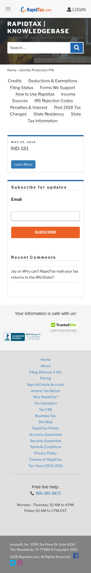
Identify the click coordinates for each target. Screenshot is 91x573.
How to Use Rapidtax (35, 94)
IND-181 (20, 148)
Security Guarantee (45, 441)
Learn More (23, 164)
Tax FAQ (45, 409)
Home (12, 70)
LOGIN (78, 9)
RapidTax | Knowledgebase (38, 27)
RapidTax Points (46, 428)
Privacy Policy (45, 453)
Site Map (45, 422)
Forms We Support (57, 87)
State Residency (48, 114)
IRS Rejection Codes (53, 100)
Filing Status (21, 87)
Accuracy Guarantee (45, 434)
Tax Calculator (45, 403)
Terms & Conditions (45, 447)
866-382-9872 (48, 493)
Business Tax (45, 416)
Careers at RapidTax (45, 459)
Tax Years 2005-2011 (45, 466)
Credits (15, 80)
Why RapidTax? (45, 397)
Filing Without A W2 (45, 372)
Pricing (45, 378)
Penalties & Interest (28, 107)
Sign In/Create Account (45, 384)
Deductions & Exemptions (52, 80)
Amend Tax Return (45, 391)
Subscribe (46, 232)
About (46, 366)
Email (16, 199)
